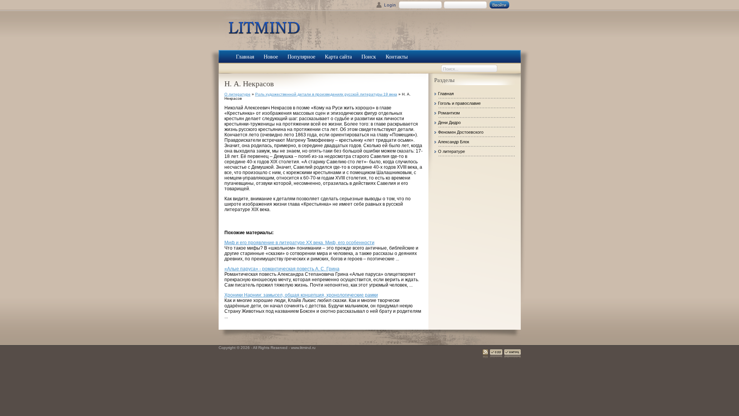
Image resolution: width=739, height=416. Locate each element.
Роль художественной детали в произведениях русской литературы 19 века (326, 94)
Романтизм (449, 113)
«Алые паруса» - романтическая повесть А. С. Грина (281, 269)
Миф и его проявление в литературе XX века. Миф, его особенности (299, 242)
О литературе (237, 94)
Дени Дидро (449, 122)
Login (390, 5)
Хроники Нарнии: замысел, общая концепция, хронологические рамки (301, 295)
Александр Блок (453, 141)
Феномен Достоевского (460, 132)
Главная (446, 93)
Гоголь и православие (459, 103)
